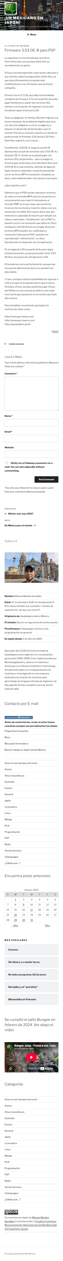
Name (9, 416)
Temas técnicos (13, 850)
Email (8, 431)
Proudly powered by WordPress (20, 1253)
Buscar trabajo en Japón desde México (25, 749)
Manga (8, 819)
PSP (7, 838)
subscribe (29, 467)
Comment (11, 373)
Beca (7, 737)
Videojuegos (17, 344)
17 (31, 909)
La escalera (11, 807)
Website (9, 447)
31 (31, 920)
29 (15, 920)
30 (23, 920)
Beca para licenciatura (16, 743)
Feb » (47, 925)
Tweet (55, 331)
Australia (9, 781)
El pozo (8, 788)
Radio (8, 844)
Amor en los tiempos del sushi (21, 763)
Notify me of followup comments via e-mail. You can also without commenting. (29, 467)
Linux (8, 813)
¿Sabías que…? (12, 863)
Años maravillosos (14, 775)
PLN (7, 825)
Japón (8, 800)
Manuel (25, 46)
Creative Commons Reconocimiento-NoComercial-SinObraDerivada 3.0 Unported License (31, 1225)
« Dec (15, 925)
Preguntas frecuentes (16, 731)
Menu (33, 34)
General (9, 794)
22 (15, 915)
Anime (8, 769)
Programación (12, 832)
